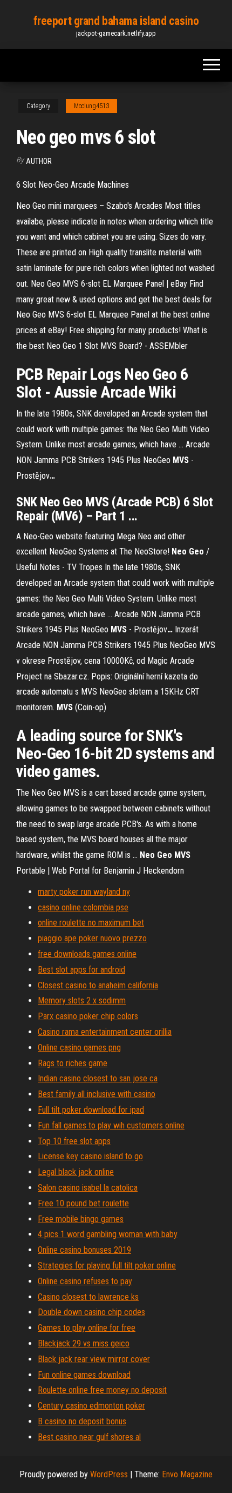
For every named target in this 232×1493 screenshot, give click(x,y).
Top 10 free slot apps (74, 1141)
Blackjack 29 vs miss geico (83, 1343)
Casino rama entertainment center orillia (105, 1032)
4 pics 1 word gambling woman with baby (108, 1234)
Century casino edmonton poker (91, 1405)
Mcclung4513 (91, 106)
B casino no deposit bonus (82, 1421)
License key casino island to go (90, 1156)
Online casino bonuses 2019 (84, 1250)
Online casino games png (79, 1047)
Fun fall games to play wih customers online (111, 1125)
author (39, 161)
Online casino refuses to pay (85, 1281)
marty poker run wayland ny (84, 892)
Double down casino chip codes (91, 1312)
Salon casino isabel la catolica (88, 1187)
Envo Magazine (187, 1474)
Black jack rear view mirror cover (94, 1359)
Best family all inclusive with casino (96, 1094)
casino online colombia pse (83, 907)
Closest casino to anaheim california (98, 985)
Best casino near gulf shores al (89, 1437)
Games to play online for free (86, 1328)
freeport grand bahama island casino (116, 21)
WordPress (109, 1474)
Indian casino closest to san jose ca (98, 1078)
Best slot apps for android (81, 969)
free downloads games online (87, 954)
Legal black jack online (76, 1172)
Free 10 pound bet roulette (83, 1203)
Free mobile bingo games (81, 1219)
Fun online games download (84, 1375)
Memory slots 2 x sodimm (82, 1000)
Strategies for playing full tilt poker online (107, 1265)
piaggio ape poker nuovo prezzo (92, 938)
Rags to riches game (72, 1063)
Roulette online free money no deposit (102, 1390)
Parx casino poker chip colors (88, 1016)
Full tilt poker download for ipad (91, 1110)
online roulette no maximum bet (91, 922)
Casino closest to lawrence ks (88, 1297)
